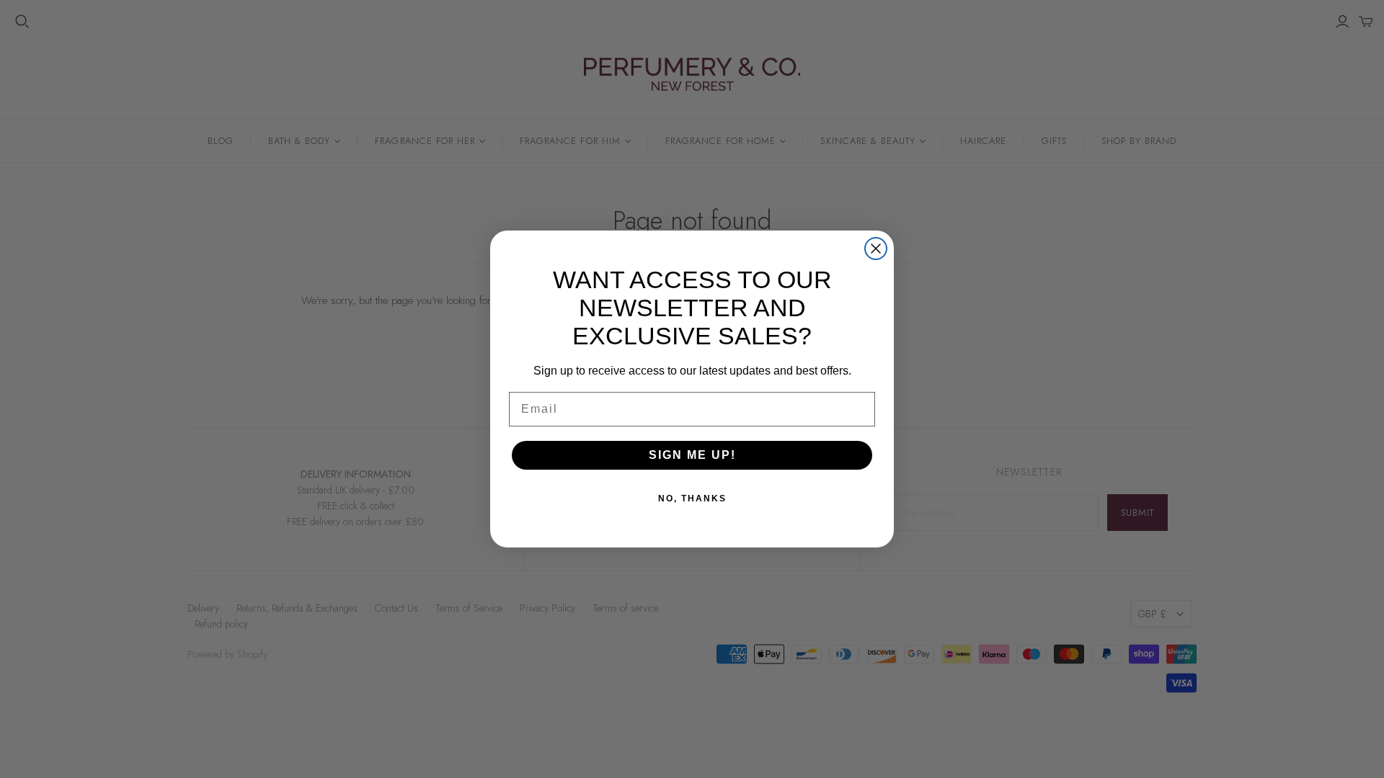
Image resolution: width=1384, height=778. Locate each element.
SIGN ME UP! (692, 455)
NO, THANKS (692, 498)
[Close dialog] (876, 248)
